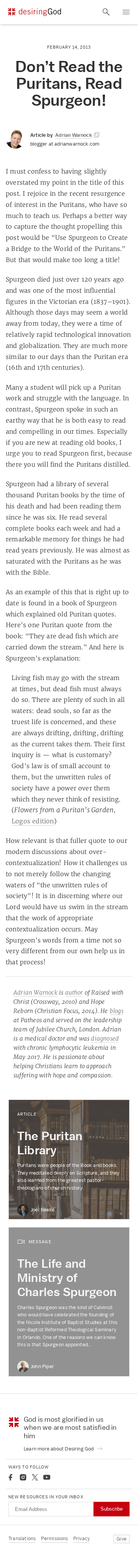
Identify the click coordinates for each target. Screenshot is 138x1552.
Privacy (81, 1538)
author (74, 992)
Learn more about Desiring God (59, 1448)
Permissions (54, 1538)
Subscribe (111, 1509)
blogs (116, 1010)
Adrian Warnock (35, 992)
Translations (22, 1538)
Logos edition (33, 821)
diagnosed (105, 1038)
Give (122, 1539)
